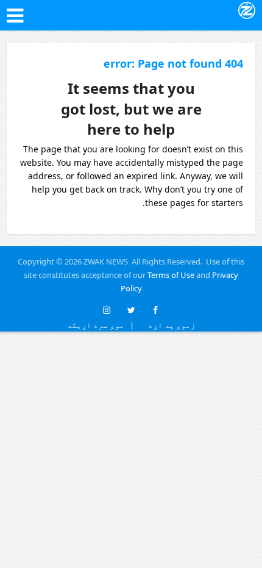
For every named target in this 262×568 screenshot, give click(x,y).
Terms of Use (170, 274)
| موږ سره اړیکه (100, 324)
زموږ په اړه (169, 324)
